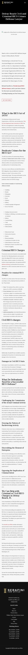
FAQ (14, 621)
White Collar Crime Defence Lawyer (15, 615)
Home (14, 608)
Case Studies (14, 619)
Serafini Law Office (8, 524)
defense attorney (6, 264)
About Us (14, 610)
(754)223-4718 (14, 602)
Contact (14, 617)
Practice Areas (14, 613)
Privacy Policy (14, 623)
